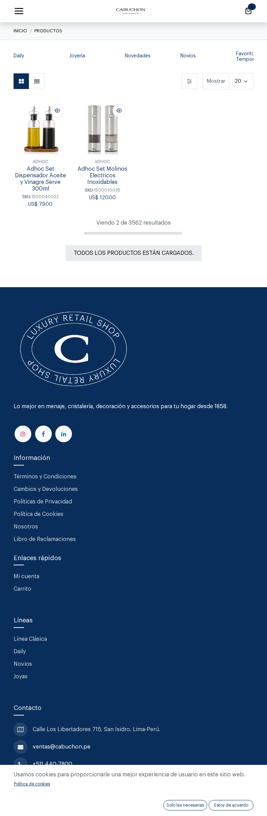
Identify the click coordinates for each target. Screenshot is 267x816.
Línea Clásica (30, 639)
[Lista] (36, 81)
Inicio (20, 31)
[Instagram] (23, 434)
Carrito (22, 589)
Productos (48, 31)
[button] (17, 57)
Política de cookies (32, 784)
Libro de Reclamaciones (45, 539)
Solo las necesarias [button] (185, 805)
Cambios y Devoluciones (46, 489)
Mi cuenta (26, 576)
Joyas (20, 676)
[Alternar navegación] (19, 11)
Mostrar (216, 81)
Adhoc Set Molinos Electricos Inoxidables (102, 175)
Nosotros (26, 527)
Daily (20, 651)
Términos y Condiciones (46, 476)
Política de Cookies (38, 514)
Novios (23, 664)
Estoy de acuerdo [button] (231, 805)
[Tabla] (21, 81)
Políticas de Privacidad (43, 501)
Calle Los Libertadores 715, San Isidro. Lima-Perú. (97, 729)
